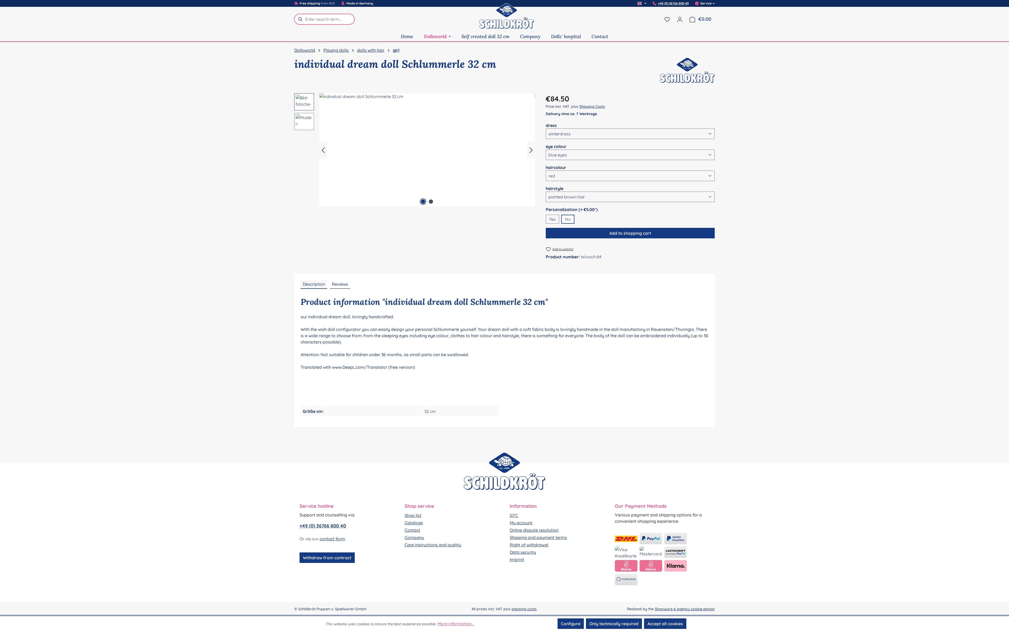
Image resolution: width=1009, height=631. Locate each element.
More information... (455, 623)
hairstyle (554, 188)
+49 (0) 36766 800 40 (673, 3)
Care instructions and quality (433, 544)
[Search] (299, 19)
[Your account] (679, 19)
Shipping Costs (592, 106)
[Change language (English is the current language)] (641, 3)
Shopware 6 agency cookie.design (685, 609)
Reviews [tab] (340, 284)
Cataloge (414, 522)
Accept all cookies (665, 623)
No (568, 219)
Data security (523, 552)
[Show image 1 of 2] (423, 201)
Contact (412, 530)
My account (521, 522)
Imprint (517, 559)
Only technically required (614, 623)
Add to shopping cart (630, 233)
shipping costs (524, 609)
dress (551, 125)
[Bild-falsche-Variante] (427, 149)
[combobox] (330, 19)
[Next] (531, 149)
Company (414, 537)
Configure (570, 623)
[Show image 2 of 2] (431, 201)
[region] (414, 149)
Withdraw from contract (327, 557)
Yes (552, 219)
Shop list (413, 515)
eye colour (556, 146)
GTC (514, 515)
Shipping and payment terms (538, 537)
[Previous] (323, 149)
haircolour (556, 167)
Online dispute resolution (534, 530)
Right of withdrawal (529, 544)
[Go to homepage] (506, 19)
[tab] (314, 284)
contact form (332, 538)
